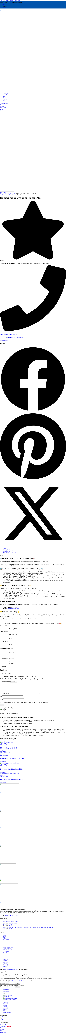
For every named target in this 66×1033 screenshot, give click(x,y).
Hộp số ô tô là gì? (7, 924)
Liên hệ (5, 966)
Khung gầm (6, 939)
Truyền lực (13, 194)
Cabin (4, 935)
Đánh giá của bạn (5, 681)
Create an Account (4, 1025)
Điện (4, 936)
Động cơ (5, 938)
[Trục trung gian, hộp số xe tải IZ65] (9, 773)
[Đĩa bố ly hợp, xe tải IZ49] (7, 742)
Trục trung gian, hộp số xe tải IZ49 (11, 769)
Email (1, 699)
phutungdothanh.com (13, 608)
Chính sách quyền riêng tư (18, 980)
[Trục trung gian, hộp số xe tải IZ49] (9, 763)
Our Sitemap (6, 953)
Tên (1, 696)
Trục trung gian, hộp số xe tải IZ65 (11, 779)
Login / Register (7, 1012)
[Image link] (16, 907)
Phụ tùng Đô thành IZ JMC (11, 969)
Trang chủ (2, 194)
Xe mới (5, 960)
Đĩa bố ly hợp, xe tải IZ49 (8, 748)
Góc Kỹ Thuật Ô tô (8, 950)
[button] (33, 379)
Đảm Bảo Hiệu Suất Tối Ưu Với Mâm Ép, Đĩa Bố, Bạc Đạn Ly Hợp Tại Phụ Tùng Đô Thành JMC (28, 927)
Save (9, 1026)
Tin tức (5, 963)
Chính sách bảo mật (8, 947)
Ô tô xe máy (6, 951)
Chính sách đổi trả (7, 948)
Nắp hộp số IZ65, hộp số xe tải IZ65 (12, 758)
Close (1, 1016)
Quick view (3, 743)
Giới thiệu (5, 965)
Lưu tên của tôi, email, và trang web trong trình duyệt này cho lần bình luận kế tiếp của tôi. (25, 702)
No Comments (13, 923)
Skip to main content (15, 0)
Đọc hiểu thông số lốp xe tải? (10, 921)
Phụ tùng (7, 194)
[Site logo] (10, 90)
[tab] (4, 548)
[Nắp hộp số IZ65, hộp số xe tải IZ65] (5, 752)
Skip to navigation (5, 0)
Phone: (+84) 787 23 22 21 (11, 915)
